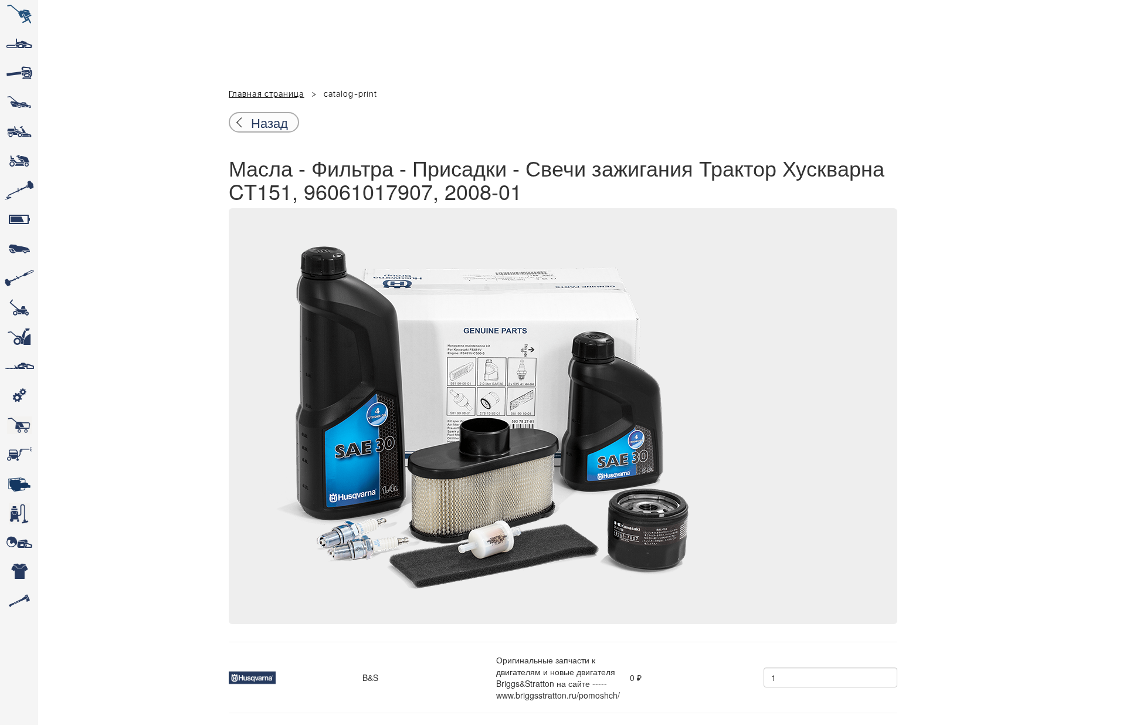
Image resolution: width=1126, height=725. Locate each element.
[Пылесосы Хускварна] (19, 513)
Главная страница (266, 94)
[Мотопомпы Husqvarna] (19, 484)
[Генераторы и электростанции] (19, 425)
